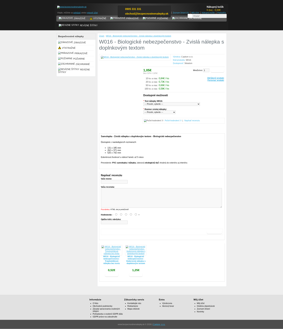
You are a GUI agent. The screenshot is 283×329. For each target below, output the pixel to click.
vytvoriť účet (92, 13)
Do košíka (111, 274)
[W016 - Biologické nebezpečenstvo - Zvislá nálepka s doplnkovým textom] (135, 57)
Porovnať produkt (216, 80)
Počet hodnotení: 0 (173, 120)
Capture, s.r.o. (159, 324)
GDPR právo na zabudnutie (105, 317)
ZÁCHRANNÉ (195, 18)
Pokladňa (221, 13)
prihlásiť (77, 13)
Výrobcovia (167, 303)
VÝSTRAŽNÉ (99, 18)
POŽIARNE (162, 18)
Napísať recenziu (192, 120)
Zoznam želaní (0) (181, 13)
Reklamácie (132, 306)
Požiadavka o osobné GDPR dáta (108, 314)
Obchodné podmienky (102, 306)
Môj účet (195, 13)
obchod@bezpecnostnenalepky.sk (146, 13)
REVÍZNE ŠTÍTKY (89, 25)
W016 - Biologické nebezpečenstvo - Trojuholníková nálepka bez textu (111, 260)
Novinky (200, 312)
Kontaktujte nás (134, 303)
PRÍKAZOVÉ (132, 18)
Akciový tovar (168, 306)
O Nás (95, 303)
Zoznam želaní (203, 309)
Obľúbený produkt (215, 78)
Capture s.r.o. (187, 57)
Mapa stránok (133, 309)
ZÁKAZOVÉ (79, 18)
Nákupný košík (208, 13)
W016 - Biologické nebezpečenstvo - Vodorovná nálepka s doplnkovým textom (136, 260)
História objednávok (206, 306)
